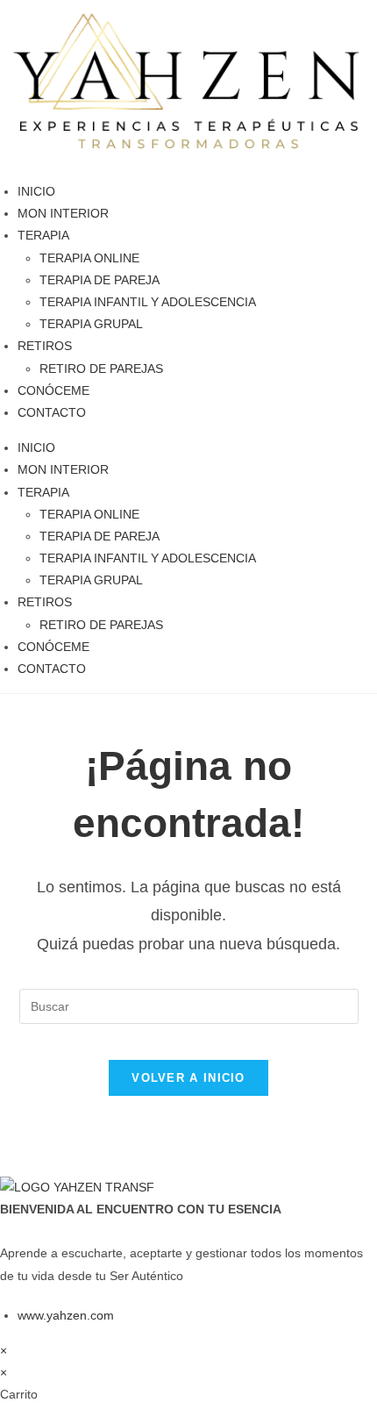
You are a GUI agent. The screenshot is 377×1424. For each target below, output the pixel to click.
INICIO (36, 191)
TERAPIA (43, 235)
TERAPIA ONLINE (89, 258)
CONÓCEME (53, 390)
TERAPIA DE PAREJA (99, 280)
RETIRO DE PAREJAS (101, 368)
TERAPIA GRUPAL (91, 324)
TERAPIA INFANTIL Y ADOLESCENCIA (147, 302)
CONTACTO (52, 412)
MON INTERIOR (63, 213)
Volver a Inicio (188, 1077)
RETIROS (45, 346)
